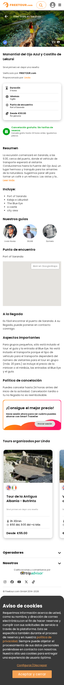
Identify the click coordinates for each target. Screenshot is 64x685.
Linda (27, 77)
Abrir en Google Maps (45, 266)
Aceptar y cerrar (32, 674)
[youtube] (19, 582)
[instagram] (5, 582)
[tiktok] (33, 582)
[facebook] (12, 582)
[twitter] (26, 582)
